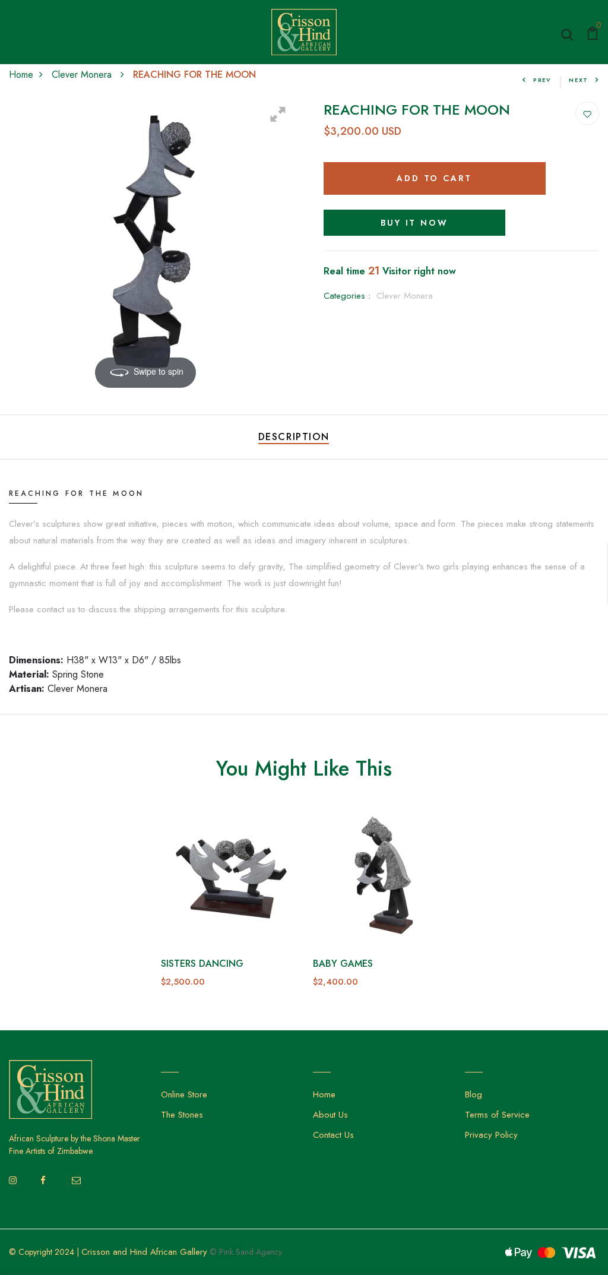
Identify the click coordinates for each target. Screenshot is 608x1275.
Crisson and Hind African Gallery (144, 1251)
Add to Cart (434, 178)
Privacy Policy (491, 1134)
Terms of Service (497, 1114)
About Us (330, 1114)
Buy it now (414, 223)
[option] (228, 908)
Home (21, 74)
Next (578, 80)
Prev (542, 80)
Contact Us (333, 1134)
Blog (473, 1094)
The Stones (182, 1114)
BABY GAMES (343, 963)
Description (294, 437)
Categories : (347, 295)
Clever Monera (83, 74)
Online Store (184, 1094)
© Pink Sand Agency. (246, 1252)
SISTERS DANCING (202, 963)
